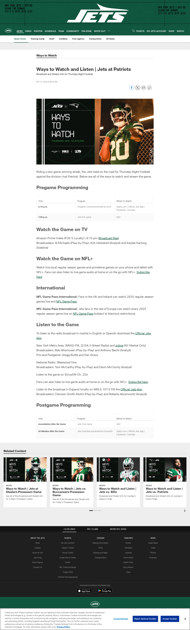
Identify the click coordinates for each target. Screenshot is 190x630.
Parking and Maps (100, 553)
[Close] (185, 619)
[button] (91, 511)
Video (153, 548)
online (119, 345)
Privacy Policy (63, 627)
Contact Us (37, 567)
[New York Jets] (95, 604)
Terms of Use (37, 553)
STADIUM (100, 538)
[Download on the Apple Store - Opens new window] (84, 591)
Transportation (100, 557)
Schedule (128, 548)
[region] (95, 619)
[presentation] (185, 511)
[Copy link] (149, 87)
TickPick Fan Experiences (68, 577)
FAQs (37, 543)
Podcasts (153, 557)
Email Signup (37, 562)
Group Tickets (67, 553)
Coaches (128, 553)
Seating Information (100, 543)
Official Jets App (131, 389)
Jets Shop (38, 557)
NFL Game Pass (66, 301)
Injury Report (128, 567)
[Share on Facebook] (131, 89)
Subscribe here (138, 382)
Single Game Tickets (68, 557)
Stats (128, 572)
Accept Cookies (170, 619)
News (153, 538)
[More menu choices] (109, 31)
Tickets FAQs (68, 572)
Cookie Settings (121, 619)
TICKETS (67, 538)
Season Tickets (68, 548)
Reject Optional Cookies (145, 619)
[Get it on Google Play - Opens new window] (104, 592)
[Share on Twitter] (137, 89)
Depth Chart (128, 562)
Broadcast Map (108, 238)
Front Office (128, 557)
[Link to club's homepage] (8, 30)
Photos (153, 553)
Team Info (128, 538)
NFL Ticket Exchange (68, 567)
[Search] (133, 31)
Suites (67, 562)
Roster (128, 543)
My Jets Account (67, 543)
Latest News (153, 543)
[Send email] (143, 89)
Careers (38, 548)
